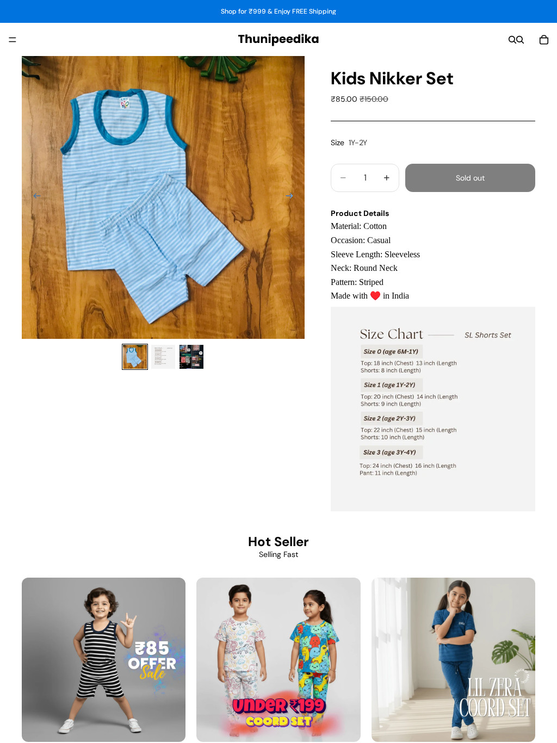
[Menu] (12, 39)
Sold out (470, 178)
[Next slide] (293, 197)
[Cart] (544, 40)
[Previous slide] (34, 197)
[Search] (512, 40)
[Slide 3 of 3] (191, 357)
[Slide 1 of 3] (135, 357)
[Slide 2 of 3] (163, 357)
